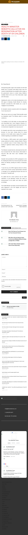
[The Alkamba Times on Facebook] (14, 437)
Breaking (3, 487)
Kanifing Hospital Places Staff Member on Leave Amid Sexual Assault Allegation (13, 352)
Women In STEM (5, 526)
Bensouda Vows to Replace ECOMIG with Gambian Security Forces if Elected (14, 341)
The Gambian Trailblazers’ (7, 523)
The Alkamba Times (6, 35)
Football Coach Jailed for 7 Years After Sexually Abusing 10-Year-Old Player (14, 388)
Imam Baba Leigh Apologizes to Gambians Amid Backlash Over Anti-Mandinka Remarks (14, 382)
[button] (26, 2)
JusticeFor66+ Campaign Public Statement (21, 206)
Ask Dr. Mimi (4, 484)
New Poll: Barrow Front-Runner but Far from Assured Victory (12, 322)
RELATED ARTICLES (6, 228)
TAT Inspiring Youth (5, 515)
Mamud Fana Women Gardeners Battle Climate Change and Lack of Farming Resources (14, 377)
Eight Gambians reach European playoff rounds (10, 372)
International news (5, 493)
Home (2, 22)
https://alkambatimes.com (14, 221)
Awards (3, 486)
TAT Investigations (5, 517)
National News (4, 495)
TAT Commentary (5, 507)
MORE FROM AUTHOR (16, 228)
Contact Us (4, 489)
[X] (5, 39)
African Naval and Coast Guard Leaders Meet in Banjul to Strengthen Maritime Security (14, 367)
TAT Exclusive (4, 511)
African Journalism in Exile (13, 306)
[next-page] (4, 250)
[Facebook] (2, 39)
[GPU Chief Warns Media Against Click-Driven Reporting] (4, 245)
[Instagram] (9, 426)
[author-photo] (14, 217)
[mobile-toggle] (2, 2)
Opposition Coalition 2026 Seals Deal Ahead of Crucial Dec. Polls (13, 336)
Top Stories (10, 22)
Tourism (3, 524)
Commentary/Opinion (6, 491)
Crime (3, 503)
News (6, 22)
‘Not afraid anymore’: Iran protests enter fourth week (7, 206)
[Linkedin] (8, 39)
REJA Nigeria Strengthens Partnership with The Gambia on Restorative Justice (12, 332)
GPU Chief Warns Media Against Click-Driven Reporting (12, 357)
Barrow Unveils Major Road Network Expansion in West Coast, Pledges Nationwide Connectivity (13, 362)
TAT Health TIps (5, 513)
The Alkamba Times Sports (7, 519)
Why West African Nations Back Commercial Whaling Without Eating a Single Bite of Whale (17, 239)
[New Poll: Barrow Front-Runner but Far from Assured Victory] (4, 233)
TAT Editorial (4, 509)
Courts (3, 501)
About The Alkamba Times (7, 482)
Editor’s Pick (4, 505)
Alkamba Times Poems (6, 499)
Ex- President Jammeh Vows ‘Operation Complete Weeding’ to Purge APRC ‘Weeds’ (14, 318)
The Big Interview (5, 521)
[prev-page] (2, 250)
